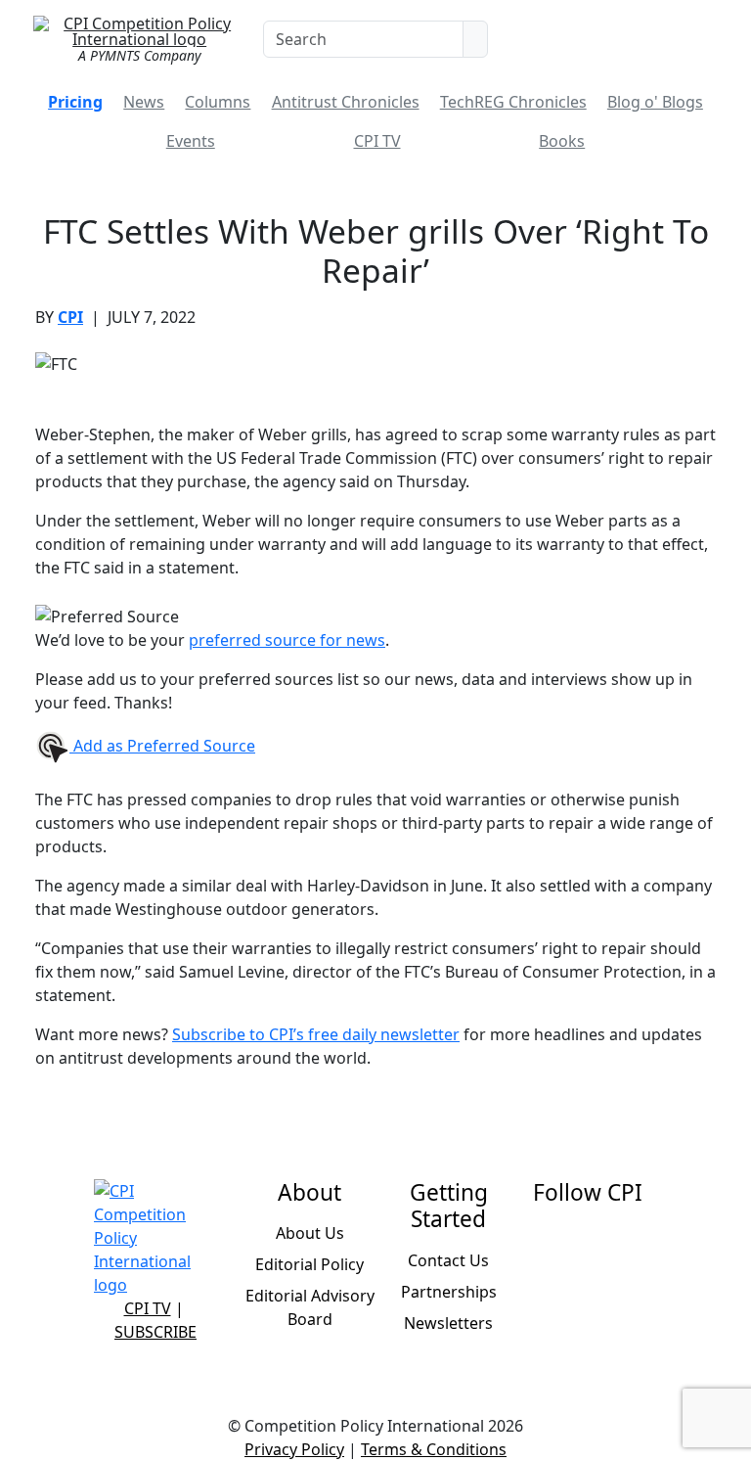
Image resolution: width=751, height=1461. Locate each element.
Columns (217, 102)
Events (190, 141)
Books (562, 141)
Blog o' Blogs (655, 102)
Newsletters (448, 1323)
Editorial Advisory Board (310, 1307)
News (143, 102)
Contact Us (448, 1260)
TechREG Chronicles (513, 102)
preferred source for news (287, 640)
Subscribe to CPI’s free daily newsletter (316, 1034)
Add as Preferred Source (162, 745)
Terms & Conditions (434, 1449)
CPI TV (377, 141)
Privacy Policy (294, 1449)
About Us (310, 1233)
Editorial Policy (309, 1264)
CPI (70, 317)
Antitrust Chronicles (346, 102)
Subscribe (155, 1332)
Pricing (75, 102)
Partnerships (449, 1291)
